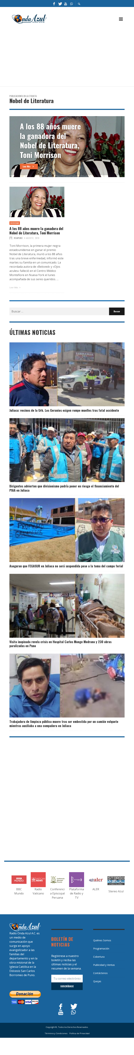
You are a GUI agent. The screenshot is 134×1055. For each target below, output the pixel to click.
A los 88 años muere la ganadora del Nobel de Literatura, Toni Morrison (36, 230)
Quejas (97, 981)
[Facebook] (54, 3)
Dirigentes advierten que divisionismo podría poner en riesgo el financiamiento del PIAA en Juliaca (64, 488)
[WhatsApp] (71, 3)
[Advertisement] (71, 56)
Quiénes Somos (102, 940)
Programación (101, 948)
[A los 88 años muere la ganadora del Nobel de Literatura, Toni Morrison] (31, 202)
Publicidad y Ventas (104, 965)
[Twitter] (59, 3)
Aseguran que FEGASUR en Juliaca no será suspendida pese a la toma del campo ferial (66, 566)
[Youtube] (65, 3)
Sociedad (14, 223)
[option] (67, 146)
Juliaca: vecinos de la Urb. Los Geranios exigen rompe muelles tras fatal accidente (64, 410)
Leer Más (13, 287)
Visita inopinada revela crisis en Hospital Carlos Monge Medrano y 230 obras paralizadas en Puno (60, 643)
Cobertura (99, 956)
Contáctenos (100, 973)
